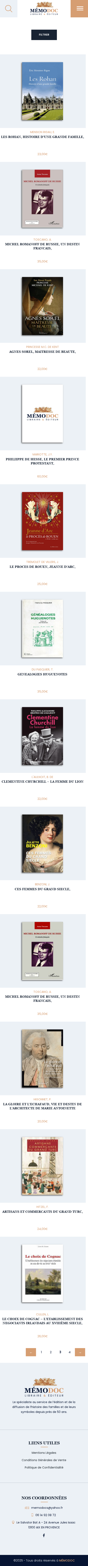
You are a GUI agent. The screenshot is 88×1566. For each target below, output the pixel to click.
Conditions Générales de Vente (44, 1460)
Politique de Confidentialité (44, 1467)
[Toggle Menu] (80, 8)
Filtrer (44, 35)
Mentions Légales (44, 1453)
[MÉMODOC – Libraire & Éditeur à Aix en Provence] (44, 10)
